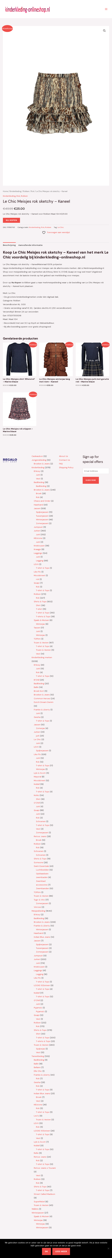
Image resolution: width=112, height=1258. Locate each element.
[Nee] (108, 1248)
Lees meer (61, 1251)
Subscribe (91, 480)
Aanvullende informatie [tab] (30, 245)
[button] (104, 30)
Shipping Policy (66, 467)
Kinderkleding (15, 191)
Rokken (26, 191)
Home (5, 191)
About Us (63, 456)
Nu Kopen (11, 220)
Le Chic (61, 227)
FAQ (61, 463)
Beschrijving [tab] (9, 245)
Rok (32, 191)
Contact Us (64, 460)
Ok (46, 1251)
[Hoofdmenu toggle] (106, 9)
